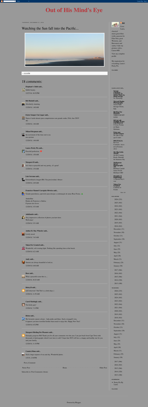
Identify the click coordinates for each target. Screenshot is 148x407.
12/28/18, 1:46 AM (32, 124)
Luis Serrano (30, 176)
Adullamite (30, 214)
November (117, 232)
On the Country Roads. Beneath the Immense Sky (119, 157)
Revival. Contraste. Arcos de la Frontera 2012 (118, 145)
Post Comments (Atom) (39, 372)
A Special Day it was (118, 180)
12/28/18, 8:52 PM (32, 324)
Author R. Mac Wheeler (34, 231)
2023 (116, 209)
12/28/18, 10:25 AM (33, 280)
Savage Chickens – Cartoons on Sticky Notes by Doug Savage (119, 94)
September (118, 239)
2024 (116, 206)
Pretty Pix (115, 66)
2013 (116, 283)
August (116, 242)
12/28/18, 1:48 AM (32, 140)
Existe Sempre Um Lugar (35, 115)
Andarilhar (29, 198)
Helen (28, 315)
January (117, 266)
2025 (116, 202)
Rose (27, 273)
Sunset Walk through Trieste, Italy (118, 106)
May (115, 252)
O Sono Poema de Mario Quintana (118, 127)
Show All (123, 192)
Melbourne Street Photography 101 (118, 164)
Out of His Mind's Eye (74, 9)
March (116, 259)
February (117, 262)
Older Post (103, 368)
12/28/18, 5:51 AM (32, 223)
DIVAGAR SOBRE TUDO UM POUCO (119, 121)
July (115, 246)
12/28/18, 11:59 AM (33, 294)
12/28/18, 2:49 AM (32, 183)
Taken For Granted (33, 245)
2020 (116, 219)
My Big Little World (118, 153)
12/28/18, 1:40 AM (32, 107)
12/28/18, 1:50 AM (32, 154)
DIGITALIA (118, 140)
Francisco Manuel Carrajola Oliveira (39, 190)
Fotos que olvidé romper (118, 133)
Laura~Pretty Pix (32, 148)
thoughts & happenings (117, 176)
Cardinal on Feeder (117, 188)
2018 (116, 226)
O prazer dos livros (32, 203)
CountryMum (31, 351)
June (115, 249)
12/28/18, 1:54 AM (32, 169)
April (116, 256)
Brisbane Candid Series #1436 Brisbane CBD (118, 170)
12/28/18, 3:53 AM (32, 206)
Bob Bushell (30, 100)
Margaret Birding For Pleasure (37, 332)
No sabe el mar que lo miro (118, 136)
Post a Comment (29, 363)
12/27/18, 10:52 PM (32, 93)
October (117, 236)
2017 (116, 270)
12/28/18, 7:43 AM (32, 237)
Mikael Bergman (32, 131)
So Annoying (117, 98)
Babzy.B (29, 287)
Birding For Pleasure (117, 113)
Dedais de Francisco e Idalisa (36, 201)
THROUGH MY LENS (119, 116)
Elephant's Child (32, 86)
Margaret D (30, 162)
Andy (28, 259)
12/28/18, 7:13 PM (32, 308)
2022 (116, 213)
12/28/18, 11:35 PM (32, 343)
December (117, 229)
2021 (116, 216)
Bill (123, 23)
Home (65, 368)
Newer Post (26, 368)
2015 (116, 277)
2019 (116, 223)
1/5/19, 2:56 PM (31, 358)
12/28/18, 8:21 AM (32, 251)
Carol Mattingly (32, 301)
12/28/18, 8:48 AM (32, 265)
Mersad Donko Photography (118, 102)
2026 (116, 199)
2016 (116, 273)
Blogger (78, 402)
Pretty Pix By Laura (118, 383)
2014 (116, 280)
